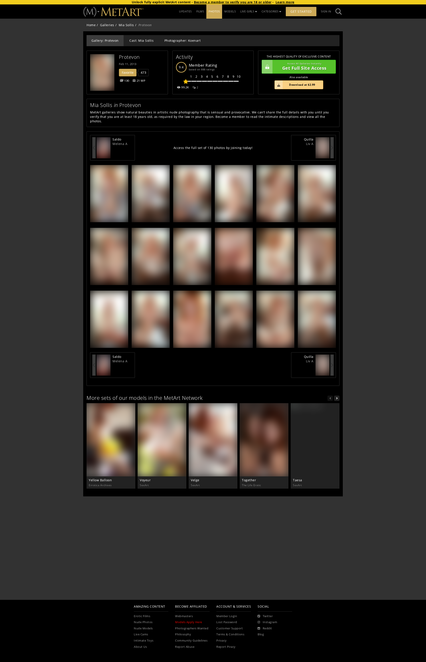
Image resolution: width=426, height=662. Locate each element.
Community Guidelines (191, 640)
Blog (261, 634)
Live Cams (141, 634)
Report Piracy (226, 647)
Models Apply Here (188, 622)
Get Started (301, 11)
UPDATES (185, 11)
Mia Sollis (126, 25)
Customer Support (229, 628)
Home (91, 25)
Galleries (107, 25)
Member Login (226, 616)
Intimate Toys (144, 640)
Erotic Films (142, 616)
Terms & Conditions (230, 634)
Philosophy (183, 634)
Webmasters (184, 616)
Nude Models (143, 628)
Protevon (129, 57)
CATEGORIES (270, 11)
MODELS (230, 11)
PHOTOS (214, 11)
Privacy (221, 640)
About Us (140, 647)
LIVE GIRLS (247, 11)
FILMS (200, 11)
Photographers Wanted (191, 628)
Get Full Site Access (304, 66)
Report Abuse (184, 647)
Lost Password (226, 622)
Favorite (128, 72)
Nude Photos (143, 622)
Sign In (326, 11)
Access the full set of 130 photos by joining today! (213, 148)
